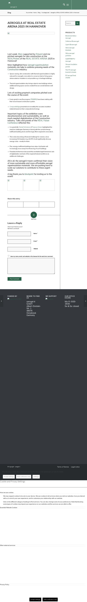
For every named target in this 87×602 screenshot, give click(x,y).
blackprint (29, 174)
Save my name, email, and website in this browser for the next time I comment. (31, 256)
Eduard (39, 54)
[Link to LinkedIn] (74, 4)
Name (36, 233)
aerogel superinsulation (38, 65)
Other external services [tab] (7, 545)
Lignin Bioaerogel (71, 44)
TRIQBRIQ (34, 99)
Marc (20, 54)
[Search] (63, 5)
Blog (9, 13)
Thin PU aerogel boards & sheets (70, 71)
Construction (13, 69)
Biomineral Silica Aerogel (70, 37)
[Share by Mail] (47, 204)
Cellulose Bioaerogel (72, 41)
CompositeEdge (15, 106)
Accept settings (9, 476)
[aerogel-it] (13, 5)
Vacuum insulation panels (71, 65)
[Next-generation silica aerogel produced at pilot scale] (85, 301)
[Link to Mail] (78, 4)
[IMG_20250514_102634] (31, 41)
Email (36, 241)
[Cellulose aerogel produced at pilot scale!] (1, 301)
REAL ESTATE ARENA (36, 58)
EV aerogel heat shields (70, 76)
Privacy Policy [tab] (4, 584)
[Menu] (68, 5)
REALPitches (14, 58)
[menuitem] (63, 5)
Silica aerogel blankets (69, 49)
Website (36, 248)
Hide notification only (23, 476)
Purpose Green (37, 127)
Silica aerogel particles (69, 54)
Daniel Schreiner (24, 127)
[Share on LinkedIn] (31, 204)
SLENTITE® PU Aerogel (70, 60)
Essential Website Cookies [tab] (8, 507)
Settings (36, 476)
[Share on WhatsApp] (15, 204)
